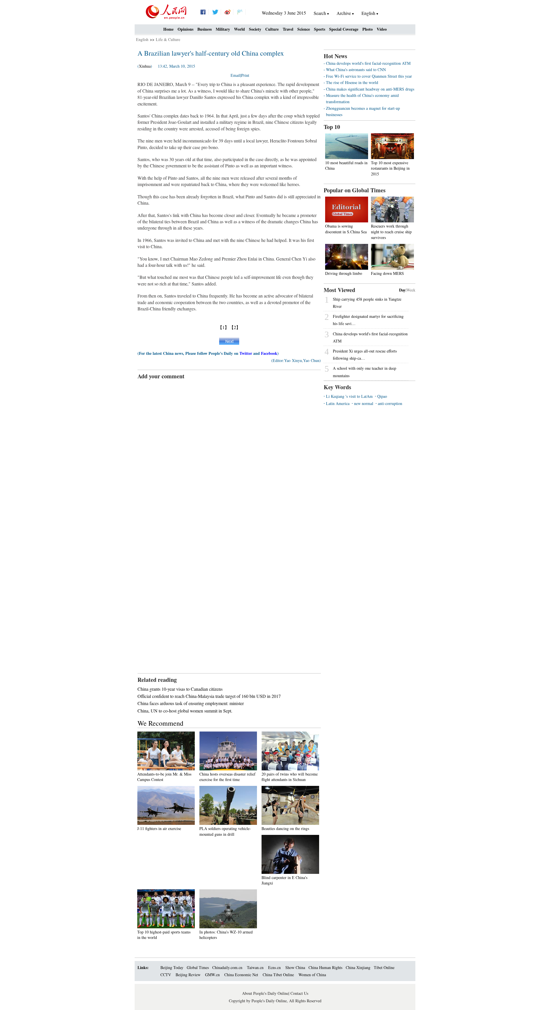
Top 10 (332, 127)
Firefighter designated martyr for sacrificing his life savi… (368, 320)
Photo (367, 29)
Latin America (337, 403)
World (239, 29)
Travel (288, 29)
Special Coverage (343, 29)
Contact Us (299, 993)
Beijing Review (188, 974)
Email (235, 75)
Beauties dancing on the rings (285, 828)
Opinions (185, 29)
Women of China (312, 974)
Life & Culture (168, 39)
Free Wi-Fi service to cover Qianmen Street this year (369, 76)
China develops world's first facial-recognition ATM (368, 63)
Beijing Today (171, 967)
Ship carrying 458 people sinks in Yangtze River (367, 302)
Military (223, 29)
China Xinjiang (358, 967)
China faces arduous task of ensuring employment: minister (191, 703)
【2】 (235, 327)
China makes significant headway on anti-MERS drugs (370, 89)
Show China (295, 967)
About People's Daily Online (265, 993)
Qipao (382, 396)
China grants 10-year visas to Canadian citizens (180, 689)
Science (303, 29)
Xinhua (145, 66)
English (142, 39)
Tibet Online (384, 967)
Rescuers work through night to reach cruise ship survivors (391, 231)
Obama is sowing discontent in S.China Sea (346, 228)
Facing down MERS (387, 273)
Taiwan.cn (255, 967)
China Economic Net (241, 974)
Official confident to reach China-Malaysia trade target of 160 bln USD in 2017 (209, 696)
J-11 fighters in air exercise (159, 828)
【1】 (223, 327)
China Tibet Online (278, 974)
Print (245, 75)
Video (382, 29)
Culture (272, 29)
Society (255, 29)
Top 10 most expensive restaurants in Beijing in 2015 (390, 168)
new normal (363, 403)
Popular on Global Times (355, 190)
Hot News (335, 56)
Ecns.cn (274, 967)
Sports (319, 29)
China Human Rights (325, 967)
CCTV (165, 974)
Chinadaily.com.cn (227, 967)
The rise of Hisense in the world (352, 82)
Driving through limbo (343, 273)
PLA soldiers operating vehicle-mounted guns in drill (225, 831)
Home (168, 29)
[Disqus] (229, 452)
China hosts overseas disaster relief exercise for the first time (227, 776)
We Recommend (160, 723)
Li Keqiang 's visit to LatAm (349, 396)
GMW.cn (213, 974)
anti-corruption (390, 403)
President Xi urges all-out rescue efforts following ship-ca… (365, 354)
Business (204, 29)
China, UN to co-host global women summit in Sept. (185, 711)
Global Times (198, 967)
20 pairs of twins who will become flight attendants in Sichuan (290, 776)
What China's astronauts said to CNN (356, 69)
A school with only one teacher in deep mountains (364, 371)
